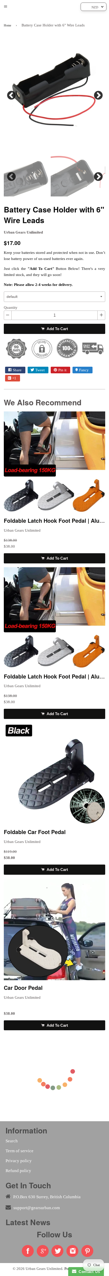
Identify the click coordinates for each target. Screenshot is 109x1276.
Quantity (10, 307)
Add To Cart (57, 329)
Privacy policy (19, 1160)
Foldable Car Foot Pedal (35, 832)
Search (12, 1141)
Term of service (19, 1150)
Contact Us (88, 1271)
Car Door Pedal (23, 988)
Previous (11, 94)
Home (7, 25)
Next (98, 94)
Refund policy (18, 1170)
